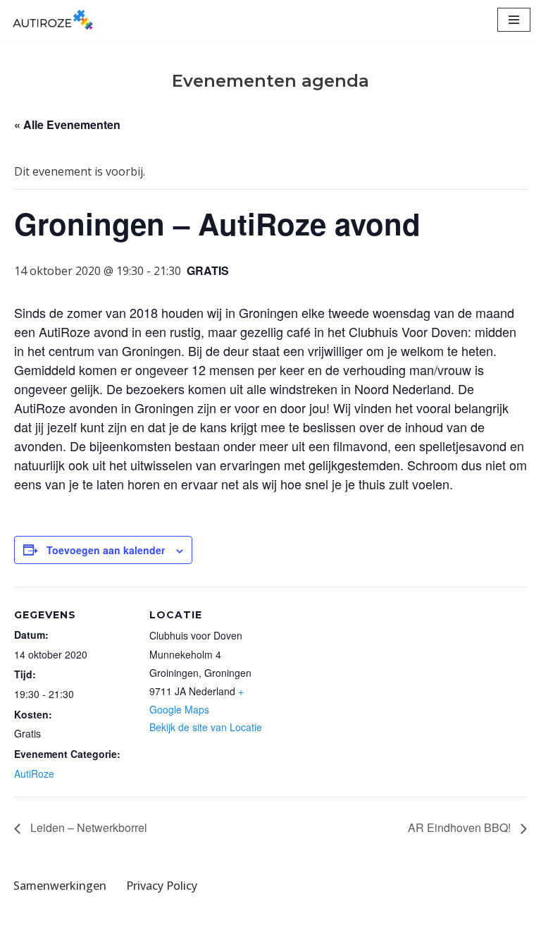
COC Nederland (318, 914)
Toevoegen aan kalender (105, 550)
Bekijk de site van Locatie (205, 727)
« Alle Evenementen (67, 124)
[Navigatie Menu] (513, 20)
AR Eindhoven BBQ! (461, 827)
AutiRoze (34, 773)
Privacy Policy (161, 885)
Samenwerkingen (59, 885)
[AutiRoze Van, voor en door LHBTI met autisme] (53, 20)
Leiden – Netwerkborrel (87, 827)
